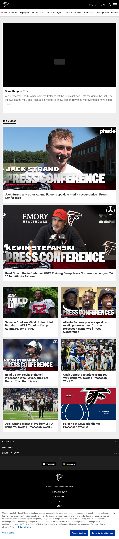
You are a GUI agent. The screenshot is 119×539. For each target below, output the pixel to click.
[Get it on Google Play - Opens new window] (69, 465)
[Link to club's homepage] (5, 3)
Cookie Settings (9, 533)
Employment (59, 496)
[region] (59, 524)
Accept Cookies (79, 533)
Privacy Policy (59, 492)
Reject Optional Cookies (102, 533)
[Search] (110, 5)
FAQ (59, 501)
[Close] (114, 513)
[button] (60, 62)
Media (59, 506)
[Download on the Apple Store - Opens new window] (49, 464)
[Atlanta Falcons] (59, 478)
